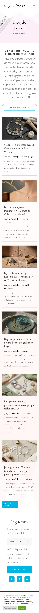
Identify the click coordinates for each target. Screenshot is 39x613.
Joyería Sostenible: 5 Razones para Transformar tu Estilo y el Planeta (18, 276)
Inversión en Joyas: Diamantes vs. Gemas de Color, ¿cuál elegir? (17, 211)
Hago (31, 156)
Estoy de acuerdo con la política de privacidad (18, 558)
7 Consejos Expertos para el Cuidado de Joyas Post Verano (19, 148)
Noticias (7, 222)
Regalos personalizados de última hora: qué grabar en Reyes (18, 342)
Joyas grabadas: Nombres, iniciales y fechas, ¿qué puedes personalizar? (17, 471)
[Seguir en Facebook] (12, 579)
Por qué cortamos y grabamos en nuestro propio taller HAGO (19, 405)
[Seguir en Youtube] (27, 579)
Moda (31, 351)
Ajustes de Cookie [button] (10, 608)
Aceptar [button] (22, 608)
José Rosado (12, 156)
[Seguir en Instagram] (19, 579)
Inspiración (8, 288)
